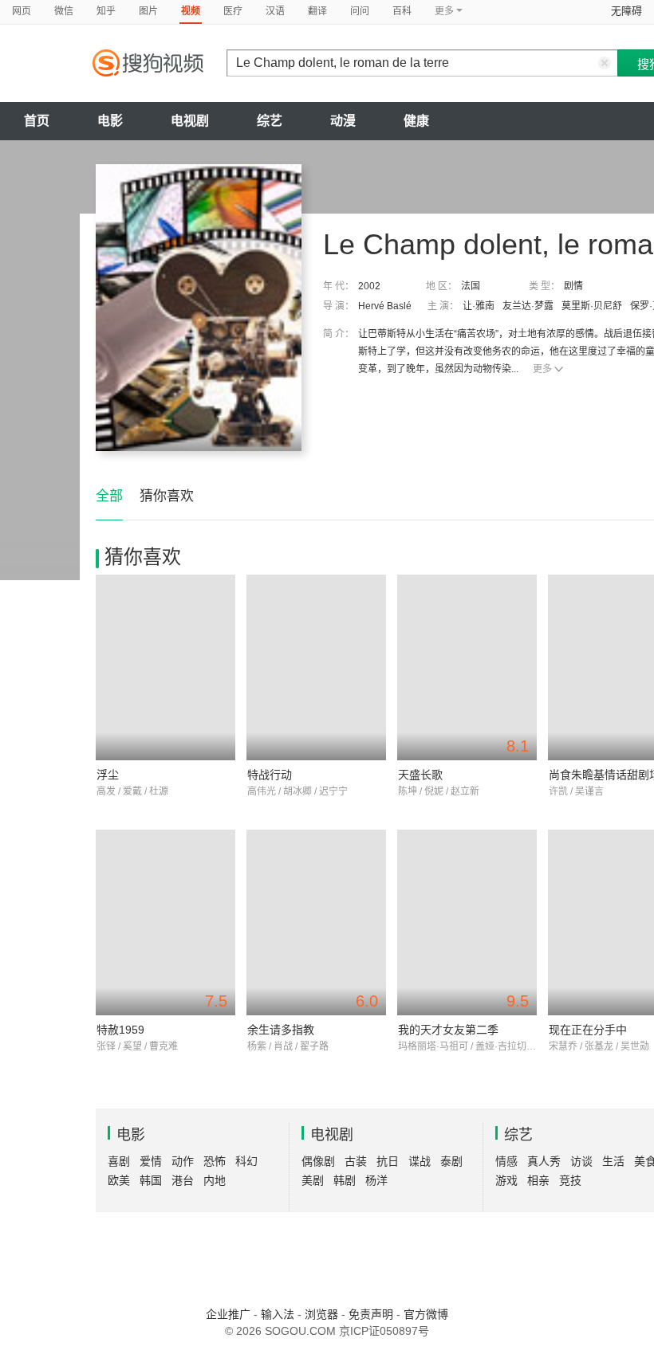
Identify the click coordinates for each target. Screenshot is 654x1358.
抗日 (387, 1161)
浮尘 (108, 774)
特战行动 (269, 774)
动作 (182, 1161)
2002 (369, 286)
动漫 (343, 121)
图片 (148, 11)
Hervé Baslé (385, 306)
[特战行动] (316, 667)
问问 (359, 11)
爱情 (151, 1161)
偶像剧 (318, 1161)
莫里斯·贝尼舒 (591, 306)
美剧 (312, 1180)
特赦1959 (120, 1029)
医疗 (232, 11)
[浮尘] (165, 667)
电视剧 (190, 121)
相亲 (538, 1180)
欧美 (119, 1180)
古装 (356, 1161)
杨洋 (376, 1180)
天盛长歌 (420, 774)
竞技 (570, 1180)
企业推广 (228, 1314)
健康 (416, 121)
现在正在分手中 (588, 1029)
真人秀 (544, 1161)
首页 (36, 121)
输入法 (277, 1314)
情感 (506, 1161)
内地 (214, 1180)
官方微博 (426, 1314)
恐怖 (214, 1161)
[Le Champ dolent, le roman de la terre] (198, 307)
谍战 (419, 1161)
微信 (63, 11)
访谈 (581, 1161)
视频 (190, 11)
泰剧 (451, 1161)
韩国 (151, 1180)
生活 (613, 1161)
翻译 (317, 11)
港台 (182, 1180)
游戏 (506, 1180)
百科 (402, 11)
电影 (110, 121)
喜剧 (119, 1161)
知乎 (106, 11)
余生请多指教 (280, 1029)
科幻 (246, 1161)
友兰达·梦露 (528, 306)
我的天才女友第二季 (448, 1029)
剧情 (573, 286)
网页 (21, 11)
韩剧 (344, 1180)
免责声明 (371, 1314)
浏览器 (321, 1314)
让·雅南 (478, 306)
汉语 (275, 11)
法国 (470, 286)
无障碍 (626, 11)
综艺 (269, 121)
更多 (542, 369)
